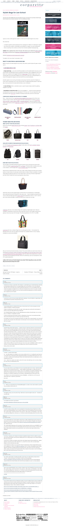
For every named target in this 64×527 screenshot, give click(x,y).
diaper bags (24, 73)
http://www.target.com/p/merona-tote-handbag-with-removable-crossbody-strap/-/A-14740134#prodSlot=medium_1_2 (21, 486)
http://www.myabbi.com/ (20, 446)
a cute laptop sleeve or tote (10, 67)
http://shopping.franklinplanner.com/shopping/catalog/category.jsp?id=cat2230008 (16, 402)
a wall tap (37, 99)
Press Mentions (6, 503)
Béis (41, 125)
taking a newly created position (53, 68)
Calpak (6, 127)
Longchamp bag (14, 166)
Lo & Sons (37, 125)
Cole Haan (11, 146)
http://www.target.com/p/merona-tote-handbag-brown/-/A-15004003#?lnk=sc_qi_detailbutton (17, 488)
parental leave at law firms (52, 65)
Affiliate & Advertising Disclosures (39, 506)
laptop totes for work (16, 125)
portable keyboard (24, 101)
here (56, 73)
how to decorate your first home (53, 64)
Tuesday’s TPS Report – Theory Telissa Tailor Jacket (33, 272)
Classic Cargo (20, 195)
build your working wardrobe (21, 52)
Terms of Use (36, 504)
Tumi (29, 125)
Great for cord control (17, 117)
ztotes (13, 265)
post (18, 99)
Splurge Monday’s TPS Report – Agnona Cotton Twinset (11, 272)
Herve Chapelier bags (23, 167)
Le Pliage (23, 166)
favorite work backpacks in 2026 (14, 145)
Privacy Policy (36, 505)
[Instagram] (57, 1)
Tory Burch (32, 125)
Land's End (5, 230)
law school (9, 265)
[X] (60, 1)
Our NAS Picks (27, 1)
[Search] (59, 10)
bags (4, 265)
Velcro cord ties (6, 101)
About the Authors (7, 507)
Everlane (5, 146)
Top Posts (6, 504)
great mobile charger (15, 101)
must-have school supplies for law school (23, 98)
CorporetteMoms (33, 1)
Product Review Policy (22, 503)
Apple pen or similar (19, 102)
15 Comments (16, 10)
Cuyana (25, 125)
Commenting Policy (37, 503)
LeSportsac (5, 209)
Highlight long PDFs (37, 117)
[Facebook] (56, 1)
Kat (4, 10)
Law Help (5, 474)
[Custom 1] (53, 1)
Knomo (38, 145)
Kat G (4, 349)
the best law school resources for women (15, 55)
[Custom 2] (54, 1)
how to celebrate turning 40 (53, 67)
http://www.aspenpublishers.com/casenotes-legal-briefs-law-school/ (14, 459)
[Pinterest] (59, 1)
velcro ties (13, 93)
